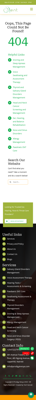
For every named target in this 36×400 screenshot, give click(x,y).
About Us (11, 249)
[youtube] (16, 376)
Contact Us (12, 254)
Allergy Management (16, 322)
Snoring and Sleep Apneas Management (19, 63)
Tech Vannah (28, 385)
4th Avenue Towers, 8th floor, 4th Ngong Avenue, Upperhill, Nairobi (18, 358)
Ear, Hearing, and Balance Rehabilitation (19, 121)
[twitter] (9, 376)
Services (11, 238)
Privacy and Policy (15, 243)
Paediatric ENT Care (16, 291)
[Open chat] (31, 395)
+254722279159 (14, 349)
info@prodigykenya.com (18, 366)
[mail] (27, 376)
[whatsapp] (23, 376)
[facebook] (5, 376)
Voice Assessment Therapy (19, 277)
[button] (32, 358)
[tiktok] (13, 376)
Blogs (9, 259)
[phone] (30, 376)
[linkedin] (20, 376)
